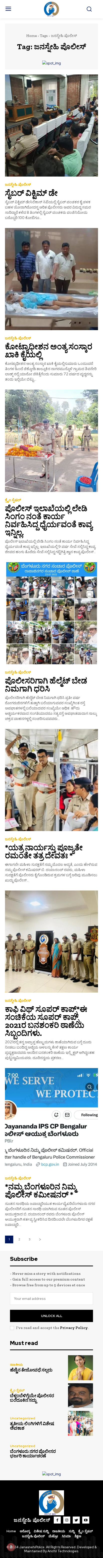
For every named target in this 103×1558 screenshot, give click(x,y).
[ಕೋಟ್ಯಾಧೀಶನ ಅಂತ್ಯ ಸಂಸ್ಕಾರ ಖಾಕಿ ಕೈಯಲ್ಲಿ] (51, 279)
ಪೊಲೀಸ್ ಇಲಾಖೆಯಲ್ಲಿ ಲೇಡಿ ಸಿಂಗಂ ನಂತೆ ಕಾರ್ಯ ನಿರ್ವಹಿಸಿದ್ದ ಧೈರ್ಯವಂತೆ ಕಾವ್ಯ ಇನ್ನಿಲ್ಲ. (48, 520)
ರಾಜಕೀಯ (16, 1364)
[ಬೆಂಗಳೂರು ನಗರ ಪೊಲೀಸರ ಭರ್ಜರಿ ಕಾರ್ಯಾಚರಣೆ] (80, 1451)
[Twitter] (76, 1520)
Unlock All (51, 1316)
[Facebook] (57, 1520)
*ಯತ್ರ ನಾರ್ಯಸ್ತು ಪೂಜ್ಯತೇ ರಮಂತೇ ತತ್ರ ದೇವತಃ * (44, 851)
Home (31, 35)
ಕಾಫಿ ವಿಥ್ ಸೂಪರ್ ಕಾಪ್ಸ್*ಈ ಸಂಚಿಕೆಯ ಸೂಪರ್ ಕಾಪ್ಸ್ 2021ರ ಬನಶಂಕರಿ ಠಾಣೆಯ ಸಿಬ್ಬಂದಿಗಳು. (46, 1021)
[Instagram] (66, 1520)
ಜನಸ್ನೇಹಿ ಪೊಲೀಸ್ (18, 185)
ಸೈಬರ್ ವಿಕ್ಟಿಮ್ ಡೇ (31, 193)
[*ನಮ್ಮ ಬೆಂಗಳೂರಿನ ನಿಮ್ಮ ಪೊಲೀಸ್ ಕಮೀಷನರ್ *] (51, 1119)
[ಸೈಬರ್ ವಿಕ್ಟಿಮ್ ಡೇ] (51, 125)
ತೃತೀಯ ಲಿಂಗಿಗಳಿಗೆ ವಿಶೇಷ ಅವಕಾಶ (32, 1426)
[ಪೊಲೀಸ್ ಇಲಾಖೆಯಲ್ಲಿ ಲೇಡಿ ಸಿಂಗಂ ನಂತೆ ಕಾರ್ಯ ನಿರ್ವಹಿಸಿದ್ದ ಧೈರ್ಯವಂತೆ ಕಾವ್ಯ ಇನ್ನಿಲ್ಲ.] (51, 441)
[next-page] (40, 1239)
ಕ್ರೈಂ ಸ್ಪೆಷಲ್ (13, 500)
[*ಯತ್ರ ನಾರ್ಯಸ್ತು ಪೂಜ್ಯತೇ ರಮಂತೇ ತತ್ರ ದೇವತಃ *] (51, 780)
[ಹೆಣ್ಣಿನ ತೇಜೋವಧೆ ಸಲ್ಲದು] (80, 1367)
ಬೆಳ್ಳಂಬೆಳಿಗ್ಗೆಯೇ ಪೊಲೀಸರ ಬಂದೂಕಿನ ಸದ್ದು (32, 1398)
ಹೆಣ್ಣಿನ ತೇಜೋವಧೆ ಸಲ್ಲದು (31, 1370)
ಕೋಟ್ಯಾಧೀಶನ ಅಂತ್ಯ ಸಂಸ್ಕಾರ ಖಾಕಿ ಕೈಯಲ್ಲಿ (48, 350)
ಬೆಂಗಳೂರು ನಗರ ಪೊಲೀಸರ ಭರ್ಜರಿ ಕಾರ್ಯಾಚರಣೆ (33, 1454)
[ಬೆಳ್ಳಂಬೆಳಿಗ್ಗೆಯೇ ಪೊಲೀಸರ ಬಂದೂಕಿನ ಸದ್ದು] (80, 1395)
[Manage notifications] (11, 1547)
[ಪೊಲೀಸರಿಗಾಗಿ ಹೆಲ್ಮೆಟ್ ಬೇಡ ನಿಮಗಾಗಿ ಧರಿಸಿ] (51, 613)
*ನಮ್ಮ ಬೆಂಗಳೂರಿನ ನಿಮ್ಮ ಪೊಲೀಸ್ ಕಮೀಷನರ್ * (40, 1190)
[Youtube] (85, 1520)
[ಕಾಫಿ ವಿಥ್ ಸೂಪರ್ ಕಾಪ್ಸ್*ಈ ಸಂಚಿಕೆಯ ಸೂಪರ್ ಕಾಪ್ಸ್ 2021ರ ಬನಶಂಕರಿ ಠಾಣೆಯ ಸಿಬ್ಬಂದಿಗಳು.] (51, 941)
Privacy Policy (74, 1328)
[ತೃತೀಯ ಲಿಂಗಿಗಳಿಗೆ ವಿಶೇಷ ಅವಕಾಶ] (80, 1423)
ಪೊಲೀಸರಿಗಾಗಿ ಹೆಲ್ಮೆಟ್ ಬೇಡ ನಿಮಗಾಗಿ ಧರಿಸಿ (46, 684)
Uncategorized (22, 1418)
